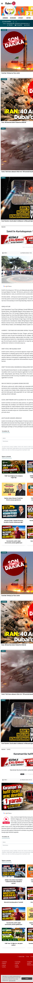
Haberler (3, 227)
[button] (14, 22)
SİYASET (20, 18)
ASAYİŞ (8, 749)
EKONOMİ (13, 18)
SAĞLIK (4, 965)
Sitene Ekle (21, 956)
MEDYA (17, 967)
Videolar (11, 25)
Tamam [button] (26, 978)
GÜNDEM (5, 18)
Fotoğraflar (19, 25)
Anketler (29, 963)
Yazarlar (28, 25)
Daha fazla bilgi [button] (12, 980)
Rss (28, 956)
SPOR (16, 965)
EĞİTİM (28, 18)
